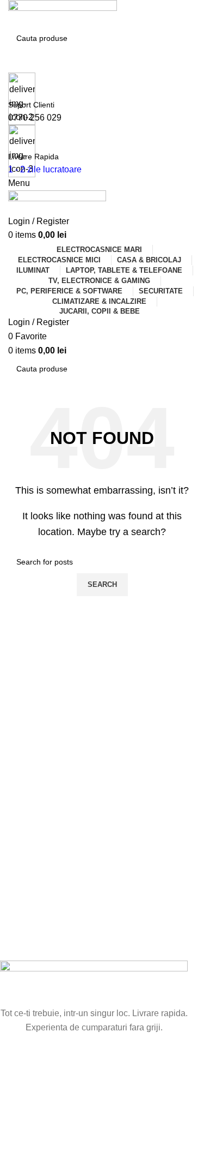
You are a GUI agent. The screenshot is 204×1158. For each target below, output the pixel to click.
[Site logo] (62, 12)
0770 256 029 (34, 117)
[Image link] (94, 982)
